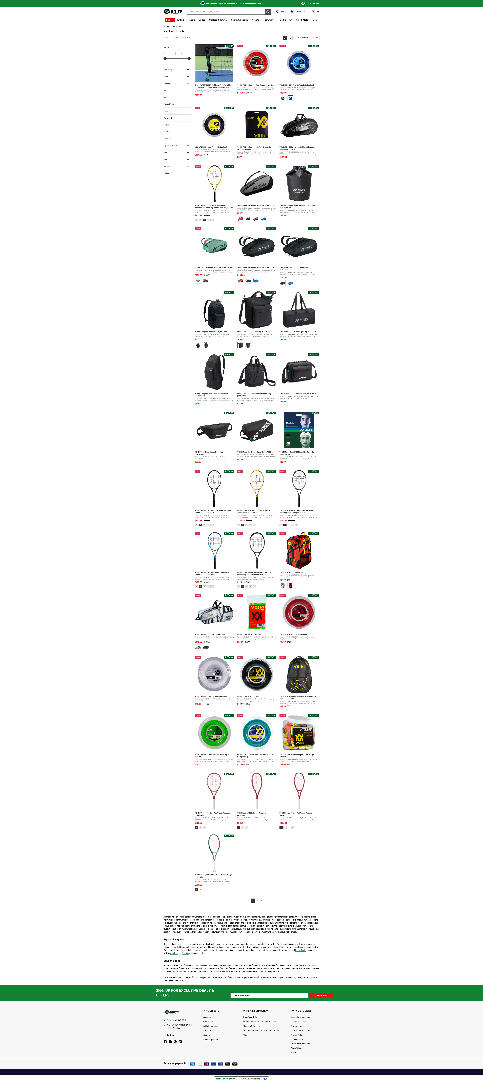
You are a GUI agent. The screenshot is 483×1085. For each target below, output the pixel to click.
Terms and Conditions (305, 1043)
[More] (173, 20)
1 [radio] (196, 827)
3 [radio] (204, 220)
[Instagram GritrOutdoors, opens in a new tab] (170, 1041)
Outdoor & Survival (218, 20)
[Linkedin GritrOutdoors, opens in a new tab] (180, 1041)
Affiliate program (210, 1026)
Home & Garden (284, 20)
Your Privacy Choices (249, 1078)
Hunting (180, 20)
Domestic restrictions (300, 1017)
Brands (294, 1052)
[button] (285, 38)
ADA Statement (297, 1048)
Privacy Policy (305, 1035)
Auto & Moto (302, 20)
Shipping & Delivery (251, 1026)
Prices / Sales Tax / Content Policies (259, 1021)
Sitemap (207, 1030)
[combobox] (226, 12)
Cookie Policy (305, 1039)
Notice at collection (225, 1078)
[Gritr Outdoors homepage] (173, 12)
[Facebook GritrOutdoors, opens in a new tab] (165, 1041)
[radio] (283, 98)
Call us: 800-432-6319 (176, 1020)
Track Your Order (250, 1017)
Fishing (191, 20)
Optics (202, 20)
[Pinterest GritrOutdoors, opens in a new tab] (175, 1041)
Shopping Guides (210, 1039)
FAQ (245, 1035)
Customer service (298, 1021)
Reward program (298, 1026)
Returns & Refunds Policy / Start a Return (261, 1030)
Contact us (208, 1021)
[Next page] (266, 901)
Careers (206, 1035)
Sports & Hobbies (239, 20)
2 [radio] (200, 525)
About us (207, 1017)
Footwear (268, 20)
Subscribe (321, 995)
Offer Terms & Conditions (302, 1030)
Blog (315, 20)
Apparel (255, 20)
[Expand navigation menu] (185, 20)
